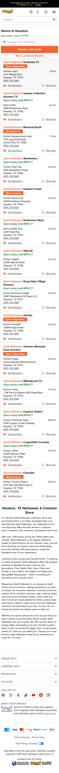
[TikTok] (26, 695)
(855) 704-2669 (11, 80)
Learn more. (49, 713)
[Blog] (48, 695)
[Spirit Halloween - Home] (8, 12)
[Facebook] (3, 695)
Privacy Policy (38, 737)
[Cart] (46, 12)
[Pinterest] (41, 695)
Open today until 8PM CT (18, 100)
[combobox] (29, 19)
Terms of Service (21, 737)
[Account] (38, 12)
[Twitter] (18, 695)
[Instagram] (11, 695)
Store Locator (7, 36)
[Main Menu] (54, 12)
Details (38, 5)
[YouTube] (33, 695)
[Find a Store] (31, 12)
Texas (17, 36)
